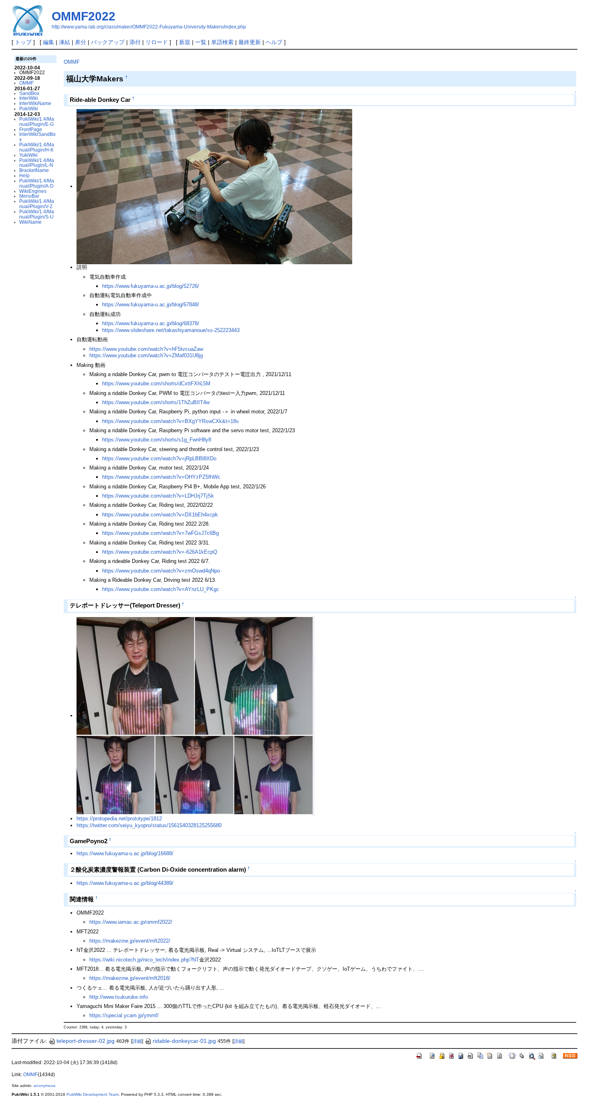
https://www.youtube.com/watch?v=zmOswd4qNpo (161, 571)
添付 (135, 42)
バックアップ (108, 42)
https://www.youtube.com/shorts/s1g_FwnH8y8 (156, 440)
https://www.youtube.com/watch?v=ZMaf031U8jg (146, 355)
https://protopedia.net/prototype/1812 (119, 819)
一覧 (200, 42)
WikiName (30, 222)
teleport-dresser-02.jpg (85, 1041)
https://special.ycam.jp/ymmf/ (124, 1015)
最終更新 (249, 42)
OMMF (26, 82)
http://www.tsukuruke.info (118, 997)
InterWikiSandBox (37, 137)
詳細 (137, 1041)
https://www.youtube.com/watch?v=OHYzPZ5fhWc (161, 477)
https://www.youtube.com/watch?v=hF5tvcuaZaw (146, 349)
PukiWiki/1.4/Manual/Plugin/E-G (36, 121)
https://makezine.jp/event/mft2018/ (129, 978)
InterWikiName (35, 103)
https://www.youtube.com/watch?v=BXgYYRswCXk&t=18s (170, 421)
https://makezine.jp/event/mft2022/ (129, 941)
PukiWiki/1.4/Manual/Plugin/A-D (36, 183)
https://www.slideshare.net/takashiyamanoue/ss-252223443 (171, 330)
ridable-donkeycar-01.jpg (184, 1041)
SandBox (29, 93)
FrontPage (30, 129)
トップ (23, 42)
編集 (48, 42)
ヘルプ (274, 42)
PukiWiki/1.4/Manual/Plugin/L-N (36, 163)
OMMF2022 (83, 16)
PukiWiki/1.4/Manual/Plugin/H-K (36, 147)
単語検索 (222, 42)
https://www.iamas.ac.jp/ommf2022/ (130, 922)
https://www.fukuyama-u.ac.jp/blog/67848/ (150, 305)
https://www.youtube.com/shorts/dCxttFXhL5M (156, 383)
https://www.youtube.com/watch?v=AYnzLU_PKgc (160, 589)
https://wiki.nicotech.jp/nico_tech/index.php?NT (144, 960)
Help (24, 175)
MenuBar (29, 195)
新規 (184, 42)
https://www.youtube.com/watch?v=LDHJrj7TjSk (158, 496)
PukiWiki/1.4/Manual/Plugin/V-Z (36, 203)
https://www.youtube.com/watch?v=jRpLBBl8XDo (159, 458)
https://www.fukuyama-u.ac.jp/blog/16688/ (125, 853)
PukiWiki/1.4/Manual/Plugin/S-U (36, 214)
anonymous (44, 1085)
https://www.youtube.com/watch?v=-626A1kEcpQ (159, 552)
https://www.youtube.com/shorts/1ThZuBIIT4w (156, 402)
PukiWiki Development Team (93, 1094)
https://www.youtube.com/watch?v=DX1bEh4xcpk (160, 515)
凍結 (64, 42)
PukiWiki (28, 108)
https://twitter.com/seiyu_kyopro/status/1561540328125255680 (149, 825)
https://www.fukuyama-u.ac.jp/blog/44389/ (125, 883)
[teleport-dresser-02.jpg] (196, 715)
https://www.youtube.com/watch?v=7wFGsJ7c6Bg (160, 533)
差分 (80, 42)
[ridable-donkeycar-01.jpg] (214, 186)
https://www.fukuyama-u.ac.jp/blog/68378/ (150, 323)
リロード (156, 42)
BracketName (34, 170)
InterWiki (28, 98)
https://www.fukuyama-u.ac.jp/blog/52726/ (150, 286)
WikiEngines (32, 191)
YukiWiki (28, 155)
